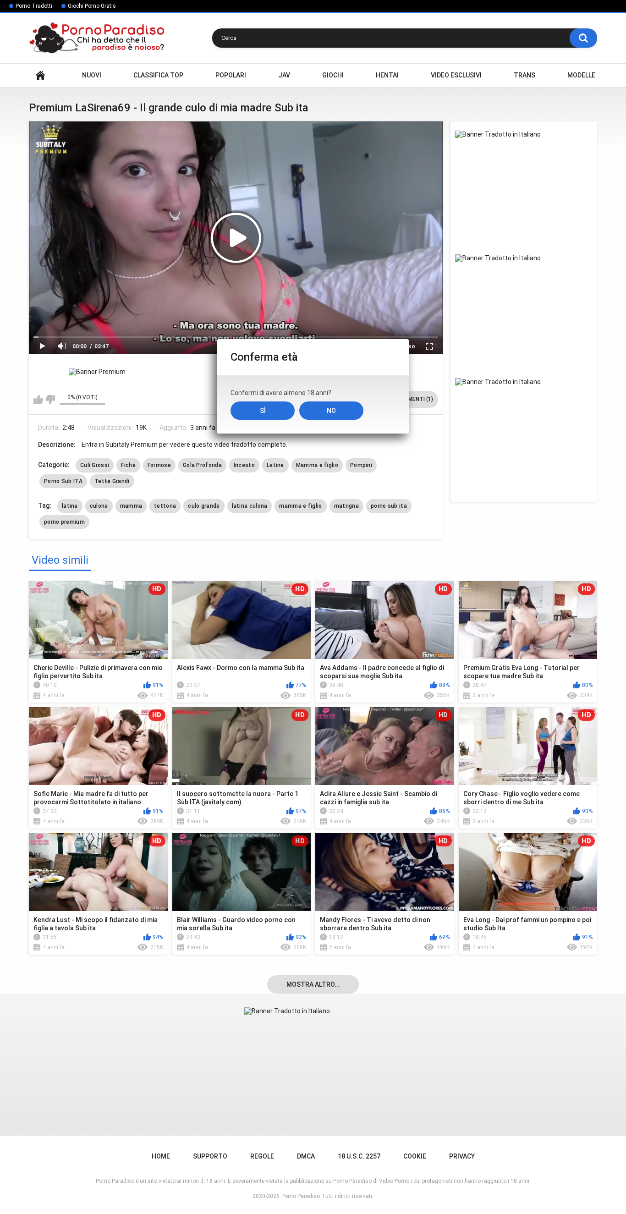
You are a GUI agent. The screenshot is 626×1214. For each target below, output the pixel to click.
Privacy (462, 1156)
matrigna (346, 506)
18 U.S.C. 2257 (359, 1156)
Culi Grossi (94, 465)
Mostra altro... (313, 984)
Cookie (414, 1156)
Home (40, 75)
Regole (262, 1156)
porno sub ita (389, 506)
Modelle (581, 75)
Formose (159, 465)
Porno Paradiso (300, 1196)
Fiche (128, 465)
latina (70, 506)
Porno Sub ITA (63, 481)
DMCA (306, 1156)
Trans (524, 75)
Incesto (244, 465)
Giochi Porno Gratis (92, 6)
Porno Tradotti (34, 6)
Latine (275, 465)
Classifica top (158, 75)
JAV (284, 75)
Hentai (387, 75)
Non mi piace (50, 399)
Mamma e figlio (317, 465)
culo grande (204, 506)
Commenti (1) (414, 399)
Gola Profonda (202, 465)
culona (99, 506)
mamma (131, 506)
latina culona (250, 506)
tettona (165, 506)
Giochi (333, 75)
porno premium (64, 522)
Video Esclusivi (456, 75)
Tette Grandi (112, 481)
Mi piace (38, 399)
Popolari (230, 75)
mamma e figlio (300, 506)
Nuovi (91, 75)
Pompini (361, 465)
